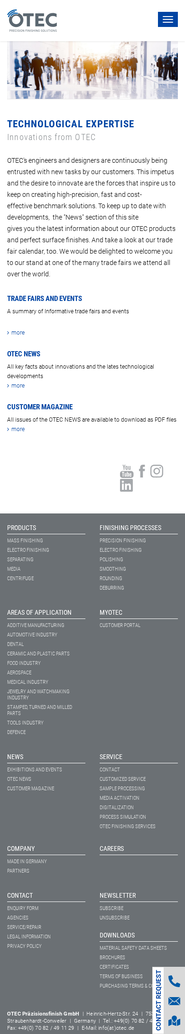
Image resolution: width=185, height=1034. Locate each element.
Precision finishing (123, 541)
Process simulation (123, 817)
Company (21, 848)
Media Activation (119, 798)
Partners (18, 871)
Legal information (29, 937)
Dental (15, 644)
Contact (110, 770)
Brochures (112, 957)
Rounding (111, 578)
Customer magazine (30, 789)
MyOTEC (111, 612)
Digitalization (117, 807)
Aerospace (19, 673)
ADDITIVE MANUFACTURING (36, 625)
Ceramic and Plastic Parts (38, 654)
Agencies (17, 918)
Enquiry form (22, 908)
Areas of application (39, 612)
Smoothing (113, 569)
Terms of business (121, 976)
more (18, 332)
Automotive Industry (32, 635)
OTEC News (19, 779)
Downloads (117, 935)
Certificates (114, 967)
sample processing (122, 789)
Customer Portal (120, 625)
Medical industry (27, 682)
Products (21, 527)
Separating (20, 560)
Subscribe (111, 908)
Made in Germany (27, 861)
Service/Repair (24, 927)
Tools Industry (25, 723)
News (15, 756)
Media (13, 569)
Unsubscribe (115, 918)
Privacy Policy (24, 946)
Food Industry (24, 663)
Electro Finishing (28, 550)
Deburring (112, 588)
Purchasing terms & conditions (137, 986)
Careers (112, 848)
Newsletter (118, 895)
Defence (16, 732)
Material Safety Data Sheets (133, 948)
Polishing (111, 560)
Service (111, 756)
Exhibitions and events (34, 770)
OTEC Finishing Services (128, 826)
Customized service (123, 779)
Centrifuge (20, 578)
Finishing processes (130, 527)
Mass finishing (25, 541)
